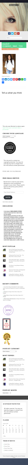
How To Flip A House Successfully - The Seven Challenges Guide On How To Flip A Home (17, 251)
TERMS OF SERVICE (8, 450)
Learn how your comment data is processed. (12, 128)
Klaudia (16, 48)
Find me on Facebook (12, 171)
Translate (12, 137)
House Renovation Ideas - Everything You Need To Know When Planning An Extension (16, 261)
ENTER (8, 197)
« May (4, 436)
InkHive (12, 456)
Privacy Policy (7, 446)
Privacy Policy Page (8, 448)
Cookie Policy (7, 444)
